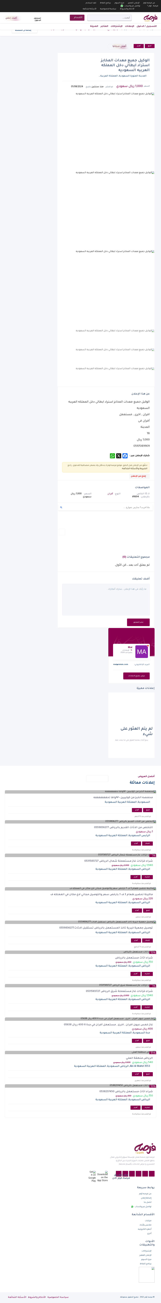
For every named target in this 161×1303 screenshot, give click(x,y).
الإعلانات (129, 26)
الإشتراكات (116, 26)
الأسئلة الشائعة (89, 9)
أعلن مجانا (119, 46)
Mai (130, 647)
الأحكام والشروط (127, 9)
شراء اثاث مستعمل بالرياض (134, 958)
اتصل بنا (147, 1202)
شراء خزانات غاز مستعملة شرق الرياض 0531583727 (119, 991)
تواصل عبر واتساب (132, 6)
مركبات (148, 1221)
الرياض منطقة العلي (139, 1058)
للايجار (147, 843)
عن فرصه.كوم (149, 3)
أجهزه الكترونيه (144, 1229)
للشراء (147, 877)
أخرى (149, 1234)
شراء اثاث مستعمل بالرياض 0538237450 (126, 1091)
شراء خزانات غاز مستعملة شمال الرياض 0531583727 (118, 861)
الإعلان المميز (133, 3)
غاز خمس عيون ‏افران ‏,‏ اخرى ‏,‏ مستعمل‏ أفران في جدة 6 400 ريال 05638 (108, 1024)
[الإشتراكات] (30, 18)
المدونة (94, 26)
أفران (139, 46)
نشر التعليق (138, 622)
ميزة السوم (119, 3)
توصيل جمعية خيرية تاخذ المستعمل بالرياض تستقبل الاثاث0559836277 (106, 928)
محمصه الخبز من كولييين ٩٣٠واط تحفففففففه (123, 797)
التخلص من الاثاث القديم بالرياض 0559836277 (123, 827)
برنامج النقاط (105, 3)
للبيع (149, 46)
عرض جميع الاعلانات (136, 676)
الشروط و (142, 469)
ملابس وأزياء (145, 1225)
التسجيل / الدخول (147, 26)
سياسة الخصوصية (108, 9)
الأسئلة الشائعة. (129, 469)
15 (131, 650)
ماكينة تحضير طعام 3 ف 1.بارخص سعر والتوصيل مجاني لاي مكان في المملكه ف (101, 894)
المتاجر (104, 26)
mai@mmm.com (120, 665)
